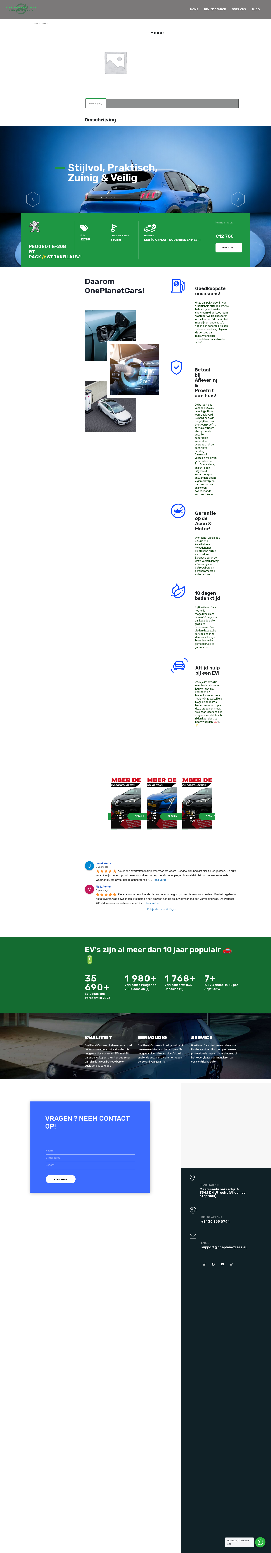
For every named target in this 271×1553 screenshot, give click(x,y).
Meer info (228, 247)
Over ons (239, 9)
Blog (256, 9)
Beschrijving (96, 103)
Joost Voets (103, 863)
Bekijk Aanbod (215, 9)
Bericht (50, 1165)
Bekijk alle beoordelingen (161, 909)
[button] (32, 196)
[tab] (96, 103)
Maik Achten (104, 886)
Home (194, 9)
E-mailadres (53, 1157)
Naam (49, 1150)
